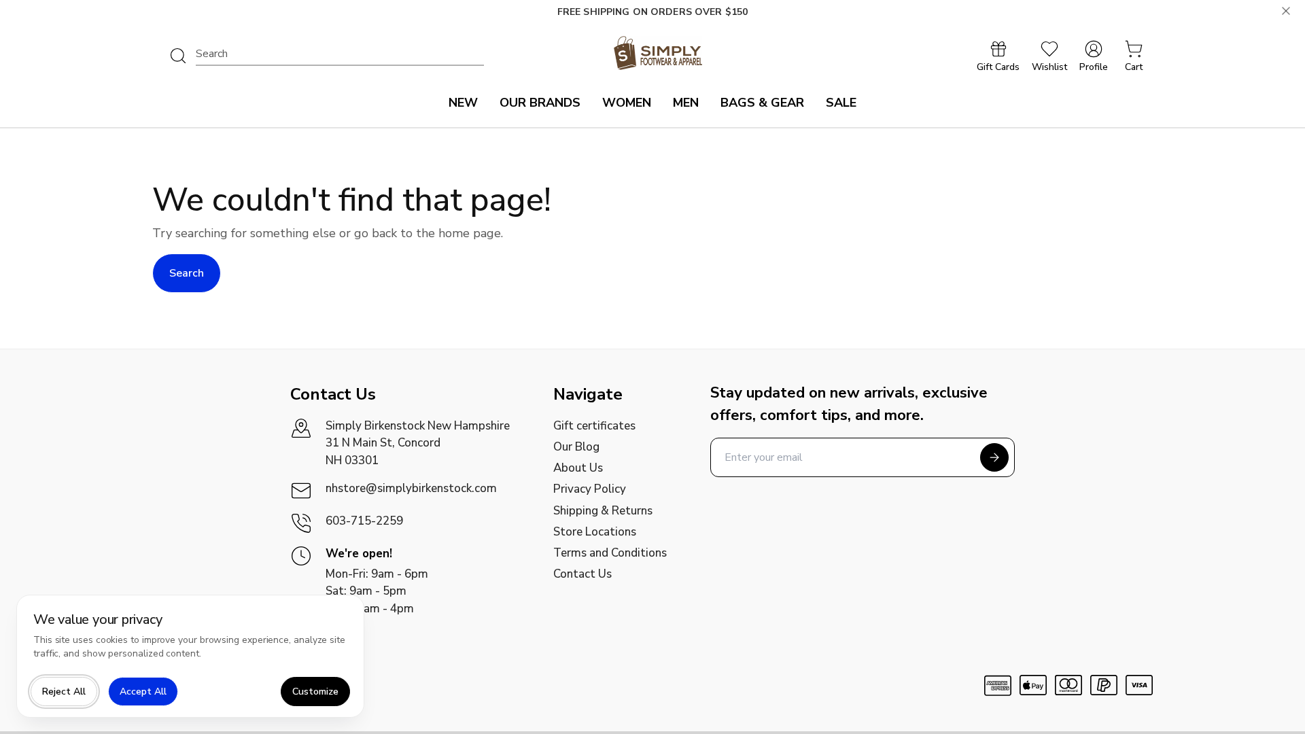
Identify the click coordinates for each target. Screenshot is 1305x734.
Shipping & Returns (602, 511)
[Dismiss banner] (1286, 11)
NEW (463, 102)
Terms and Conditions (610, 553)
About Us (578, 468)
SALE (841, 102)
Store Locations (594, 532)
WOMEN (626, 102)
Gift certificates (594, 426)
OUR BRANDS (540, 102)
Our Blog (576, 447)
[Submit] (994, 457)
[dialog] (190, 656)
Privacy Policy (589, 489)
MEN (686, 102)
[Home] (658, 53)
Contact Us (582, 574)
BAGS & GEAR (762, 102)
